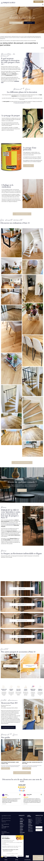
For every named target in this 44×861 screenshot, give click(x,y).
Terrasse (21, 833)
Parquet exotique (21, 829)
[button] (1, 665)
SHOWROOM (27, 859)
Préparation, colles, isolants (30, 821)
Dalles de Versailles (21, 826)
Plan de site (30, 831)
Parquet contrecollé (22, 820)
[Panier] (42, 4)
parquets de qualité (10, 523)
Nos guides (30, 828)
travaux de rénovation (19, 102)
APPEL (16, 859)
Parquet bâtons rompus (21, 823)
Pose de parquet (29, 824)
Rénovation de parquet (30, 825)
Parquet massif (21, 818)
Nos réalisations (30, 827)
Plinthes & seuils (30, 819)
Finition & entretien (30, 822)
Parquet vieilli (21, 831)
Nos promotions (30, 830)
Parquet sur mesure (22, 824)
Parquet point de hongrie (21, 821)
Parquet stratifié (21, 828)
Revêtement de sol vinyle (22, 832)
